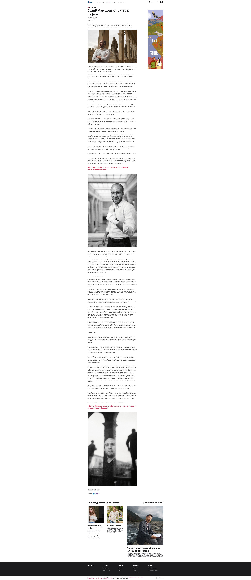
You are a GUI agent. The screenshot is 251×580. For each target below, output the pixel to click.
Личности (97, 2)
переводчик (90, 489)
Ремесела (120, 567)
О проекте (150, 567)
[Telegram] (95, 493)
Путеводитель (106, 570)
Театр (134, 570)
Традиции (113, 2)
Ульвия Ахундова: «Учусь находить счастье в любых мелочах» (95, 527)
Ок (160, 577)
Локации (103, 2)
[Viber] (97, 493)
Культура (108, 2)
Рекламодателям (152, 568)
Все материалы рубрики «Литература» (153, 502)
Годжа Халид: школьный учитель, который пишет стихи (143, 549)
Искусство (135, 567)
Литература (96, 7)
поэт (95, 489)
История (120, 568)
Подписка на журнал (153, 570)
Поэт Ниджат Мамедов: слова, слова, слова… (114, 526)
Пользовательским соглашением (133, 577)
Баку (104, 567)
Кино (134, 568)
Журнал (150, 565)
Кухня (119, 570)
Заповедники (106, 568)
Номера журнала (122, 2)
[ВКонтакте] (93, 493)
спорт (98, 489)
